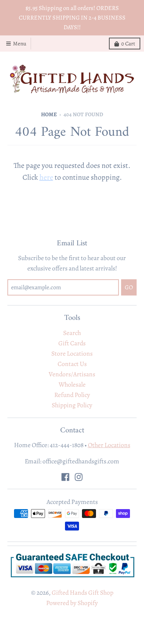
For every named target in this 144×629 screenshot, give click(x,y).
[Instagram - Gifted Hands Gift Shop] (78, 477)
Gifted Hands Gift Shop (82, 592)
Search (72, 332)
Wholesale (72, 384)
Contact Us (72, 363)
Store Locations (72, 353)
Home (49, 114)
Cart (128, 43)
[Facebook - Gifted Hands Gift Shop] (65, 477)
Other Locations (109, 444)
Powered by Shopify (72, 602)
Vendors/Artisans (72, 374)
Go (129, 287)
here (46, 177)
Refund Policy (72, 394)
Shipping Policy (72, 405)
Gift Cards (72, 343)
